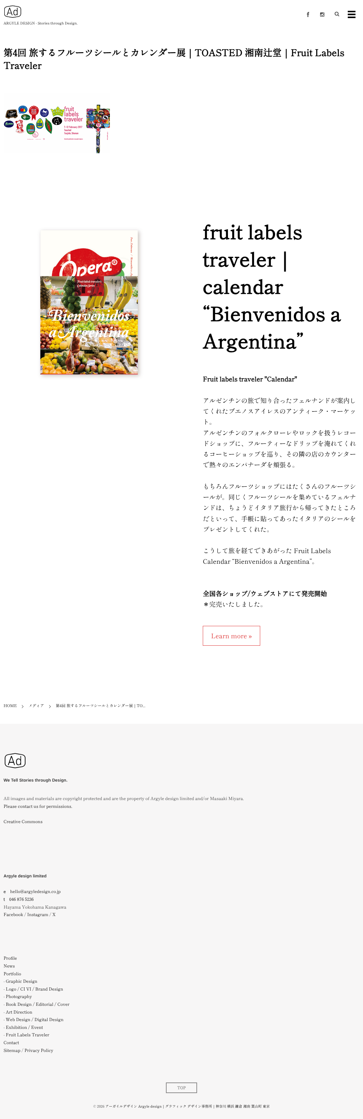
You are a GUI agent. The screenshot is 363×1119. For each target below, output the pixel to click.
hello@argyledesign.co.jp (35, 891)
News (9, 966)
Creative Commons (23, 821)
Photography (19, 996)
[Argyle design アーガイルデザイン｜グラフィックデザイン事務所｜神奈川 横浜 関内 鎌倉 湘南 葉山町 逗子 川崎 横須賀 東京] (13, 11)
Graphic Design (21, 981)
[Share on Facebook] (308, 14)
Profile (10, 958)
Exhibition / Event (24, 1027)
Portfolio (12, 974)
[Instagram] (322, 14)
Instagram (37, 914)
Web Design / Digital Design (34, 1019)
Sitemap (12, 1050)
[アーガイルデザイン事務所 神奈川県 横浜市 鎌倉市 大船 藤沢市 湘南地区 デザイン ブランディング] (15, 772)
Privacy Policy (38, 1050)
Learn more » (231, 635)
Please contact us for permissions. (38, 806)
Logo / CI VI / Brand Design (34, 989)
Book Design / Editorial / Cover (37, 1004)
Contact (11, 1043)
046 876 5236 (21, 899)
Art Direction (19, 1012)
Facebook (13, 914)
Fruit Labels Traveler (27, 1035)
